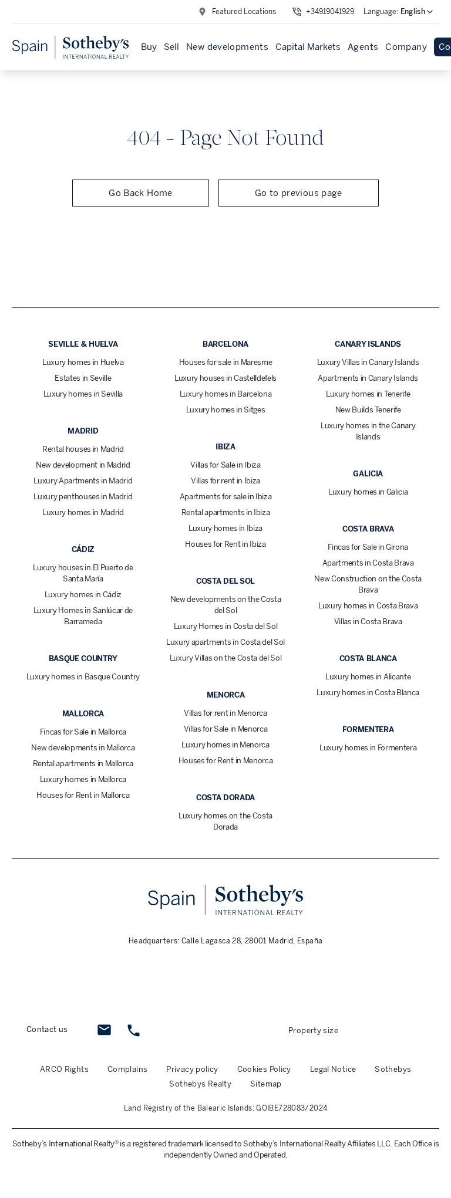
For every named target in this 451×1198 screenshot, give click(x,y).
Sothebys (393, 1069)
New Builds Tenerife (368, 409)
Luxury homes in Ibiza (225, 528)
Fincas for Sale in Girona (368, 547)
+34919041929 (330, 12)
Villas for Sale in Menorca (226, 729)
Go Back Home (141, 193)
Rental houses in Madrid (83, 449)
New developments (227, 47)
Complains (127, 1069)
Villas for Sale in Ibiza (225, 465)
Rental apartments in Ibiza (225, 512)
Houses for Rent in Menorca (226, 760)
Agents (363, 47)
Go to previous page (298, 193)
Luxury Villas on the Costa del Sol (226, 658)
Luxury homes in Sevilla (83, 394)
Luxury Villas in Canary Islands (368, 362)
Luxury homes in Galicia (368, 492)
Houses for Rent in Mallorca (82, 795)
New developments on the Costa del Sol (225, 605)
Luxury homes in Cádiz (83, 594)
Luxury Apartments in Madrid (82, 480)
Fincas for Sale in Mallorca (83, 731)
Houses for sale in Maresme (225, 362)
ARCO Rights (64, 1069)
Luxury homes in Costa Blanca (368, 692)
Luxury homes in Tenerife (368, 394)
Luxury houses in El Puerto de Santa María (83, 573)
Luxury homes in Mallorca (83, 779)
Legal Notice (333, 1069)
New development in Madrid (83, 465)
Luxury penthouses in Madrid (82, 496)
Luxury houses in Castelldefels (225, 378)
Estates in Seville (83, 378)
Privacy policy (192, 1069)
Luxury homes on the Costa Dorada (225, 821)
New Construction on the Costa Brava (368, 584)
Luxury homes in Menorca (225, 744)
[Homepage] (70, 47)
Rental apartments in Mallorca (83, 763)
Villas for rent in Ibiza (225, 480)
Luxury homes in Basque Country (83, 676)
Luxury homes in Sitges (225, 409)
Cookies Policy (264, 1069)
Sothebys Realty (200, 1083)
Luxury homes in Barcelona (226, 394)
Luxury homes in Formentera (368, 747)
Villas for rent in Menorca (225, 713)
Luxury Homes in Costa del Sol (226, 626)
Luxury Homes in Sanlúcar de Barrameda (83, 616)
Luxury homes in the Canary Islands (368, 431)
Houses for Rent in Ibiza (225, 544)
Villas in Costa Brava (368, 621)
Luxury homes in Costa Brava (368, 605)
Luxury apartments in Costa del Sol (225, 642)
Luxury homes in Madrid (83, 512)
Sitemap (266, 1083)
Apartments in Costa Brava (368, 563)
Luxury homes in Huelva (83, 362)
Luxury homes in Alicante (367, 676)
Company (406, 47)
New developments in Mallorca (82, 747)
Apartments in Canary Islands (368, 378)
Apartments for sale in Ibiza (226, 496)
